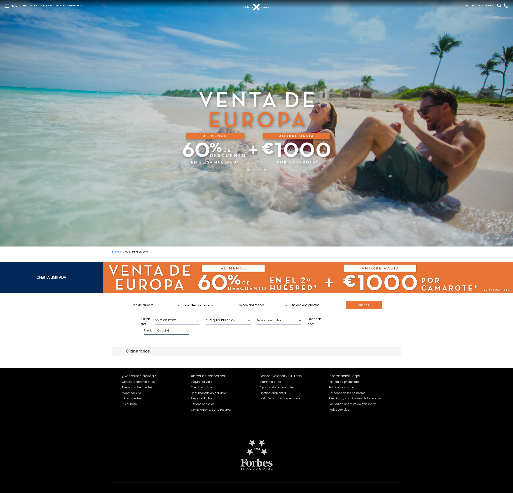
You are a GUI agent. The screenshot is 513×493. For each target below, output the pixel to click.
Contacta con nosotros (138, 382)
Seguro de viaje (201, 382)
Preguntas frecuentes (137, 387)
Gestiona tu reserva (69, 5)
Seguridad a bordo (203, 398)
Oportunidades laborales (277, 387)
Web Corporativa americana (280, 398)
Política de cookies (342, 387)
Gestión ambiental (273, 393)
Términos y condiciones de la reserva (355, 398)
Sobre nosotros (270, 382)
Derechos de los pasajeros (347, 393)
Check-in (470, 5)
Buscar (363, 305)
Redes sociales (339, 410)
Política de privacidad (344, 382)
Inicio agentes (131, 398)
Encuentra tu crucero (38, 5)
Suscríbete (486, 5)
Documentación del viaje (208, 393)
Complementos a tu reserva (211, 410)
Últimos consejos (202, 404)
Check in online (201, 387)
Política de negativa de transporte (353, 404)
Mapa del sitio (131, 393)
